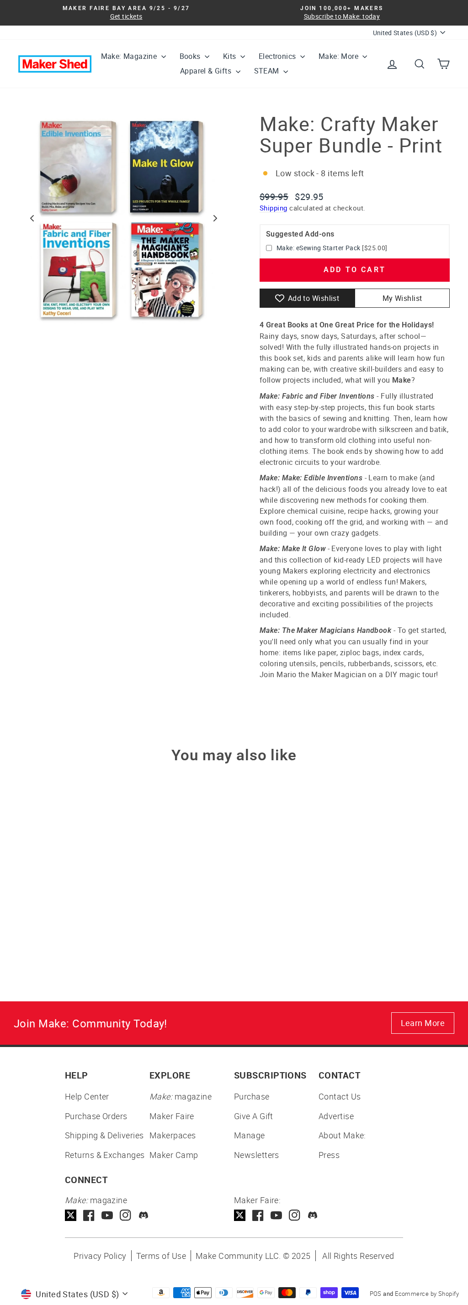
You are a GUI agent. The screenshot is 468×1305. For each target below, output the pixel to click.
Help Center (87, 1096)
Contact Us (340, 1096)
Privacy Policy (100, 1255)
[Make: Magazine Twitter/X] (70, 1215)
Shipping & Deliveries (104, 1135)
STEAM (267, 71)
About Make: (342, 1135)
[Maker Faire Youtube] (276, 1215)
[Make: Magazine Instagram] (125, 1215)
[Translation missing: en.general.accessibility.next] (215, 218)
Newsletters (256, 1154)
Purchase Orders (96, 1115)
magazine (180, 1096)
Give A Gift (253, 1115)
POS (376, 1293)
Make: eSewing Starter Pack (319, 247)
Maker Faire (171, 1115)
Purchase (252, 1096)
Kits (230, 56)
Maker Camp (173, 1154)
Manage (249, 1135)
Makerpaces (172, 1135)
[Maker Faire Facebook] (258, 1215)
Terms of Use (161, 1255)
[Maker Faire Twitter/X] (239, 1215)
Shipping (273, 207)
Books (191, 56)
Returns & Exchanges (105, 1154)
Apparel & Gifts (206, 71)
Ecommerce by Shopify (427, 1293)
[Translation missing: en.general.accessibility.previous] (32, 218)
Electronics (278, 56)
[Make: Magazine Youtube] (107, 1215)
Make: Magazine (130, 56)
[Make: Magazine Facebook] (89, 1215)
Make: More (339, 56)
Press (329, 1154)
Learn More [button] (423, 1022)
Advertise (336, 1115)
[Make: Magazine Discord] (143, 1215)
